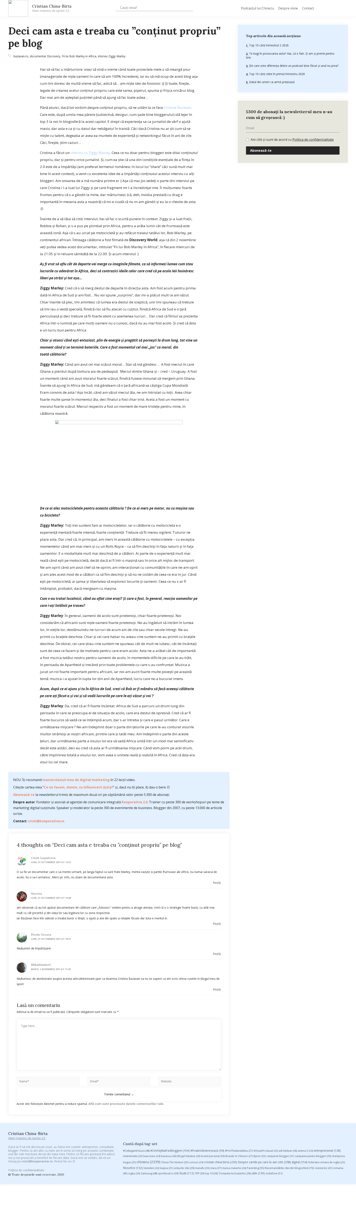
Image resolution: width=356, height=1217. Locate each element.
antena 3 (305, 1150)
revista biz (323, 1168)
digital (299, 1162)
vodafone (274, 1173)
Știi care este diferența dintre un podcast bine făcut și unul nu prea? (293, 66)
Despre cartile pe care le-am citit (264, 1162)
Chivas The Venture (174, 1162)
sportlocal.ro (168, 1173)
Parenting (255, 1168)
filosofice (133, 1168)
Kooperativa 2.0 (135, 802)
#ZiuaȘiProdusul (266, 1150)
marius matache (234, 1168)
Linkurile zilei (184, 1168)
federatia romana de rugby (326, 1162)
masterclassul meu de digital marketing (76, 780)
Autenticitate (133, 1156)
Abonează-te (24, 794)
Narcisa (36, 893)
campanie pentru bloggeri (313, 1156)
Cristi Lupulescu (43, 858)
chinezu (148, 1161)
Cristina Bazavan (177, 107)
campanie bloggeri (280, 1156)
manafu (202, 1168)
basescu (169, 1156)
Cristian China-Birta (51, 8)
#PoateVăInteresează (207, 1150)
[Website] (189, 1082)
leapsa (166, 1168)
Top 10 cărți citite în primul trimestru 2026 (276, 74)
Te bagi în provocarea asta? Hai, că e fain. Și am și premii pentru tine (290, 56)
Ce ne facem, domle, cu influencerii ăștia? (78, 787)
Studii (186, 1173)
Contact (308, 8)
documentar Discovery (45, 56)
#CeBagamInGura (136, 1150)
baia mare (151, 1156)
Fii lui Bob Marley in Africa (79, 56)
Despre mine (288, 8)
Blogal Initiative (188, 1156)
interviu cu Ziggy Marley (90, 152)
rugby (134, 1173)
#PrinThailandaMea (239, 1150)
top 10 (211, 1173)
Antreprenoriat (327, 1150)
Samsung (149, 1173)
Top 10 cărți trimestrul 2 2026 (268, 45)
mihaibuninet (41, 965)
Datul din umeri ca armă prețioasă (271, 82)
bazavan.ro (21, 56)
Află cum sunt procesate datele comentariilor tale (125, 1104)
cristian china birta (220, 1162)
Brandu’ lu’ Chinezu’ (239, 1156)
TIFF (199, 1173)
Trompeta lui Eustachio (235, 1173)
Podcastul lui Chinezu (257, 8)
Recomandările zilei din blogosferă (289, 1168)
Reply (217, 883)
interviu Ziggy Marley (111, 56)
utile (258, 1173)
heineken (151, 1168)
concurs (196, 1162)
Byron (260, 1156)
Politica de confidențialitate (313, 139)
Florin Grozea (41, 934)
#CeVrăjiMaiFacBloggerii (170, 1150)
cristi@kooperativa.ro (46, 821)
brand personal (213, 1156)
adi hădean (288, 1150)
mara (215, 1168)
